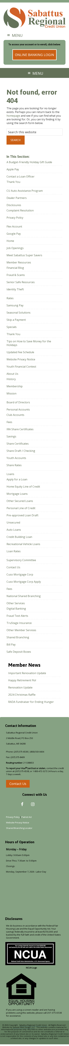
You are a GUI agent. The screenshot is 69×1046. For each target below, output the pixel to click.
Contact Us (13, 567)
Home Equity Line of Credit (23, 486)
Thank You (13, 182)
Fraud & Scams (16, 275)
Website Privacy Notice (21, 359)
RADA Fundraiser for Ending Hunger (31, 702)
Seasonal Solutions (18, 312)
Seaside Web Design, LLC (24, 1027)
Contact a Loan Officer (20, 176)
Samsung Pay (15, 305)
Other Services (16, 603)
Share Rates (14, 465)
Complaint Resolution (20, 210)
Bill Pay (11, 644)
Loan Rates (14, 551)
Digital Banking (16, 608)
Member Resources (19, 262)
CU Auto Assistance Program (25, 191)
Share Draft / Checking (21, 451)
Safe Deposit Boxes (19, 652)
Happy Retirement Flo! (22, 680)
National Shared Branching (24, 596)
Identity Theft (15, 289)
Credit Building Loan (19, 537)
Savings (11, 436)
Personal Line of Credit (21, 508)
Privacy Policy (15, 217)
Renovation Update (20, 687)
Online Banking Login (34, 54)
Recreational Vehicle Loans (23, 544)
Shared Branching (18, 637)
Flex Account (14, 226)
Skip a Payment (16, 320)
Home (10, 241)
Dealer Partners (17, 198)
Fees (9, 422)
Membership (15, 386)
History (11, 379)
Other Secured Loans (20, 501)
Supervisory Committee (21, 560)
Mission (11, 393)
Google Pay (14, 234)
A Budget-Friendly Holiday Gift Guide (29, 162)
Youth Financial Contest (21, 366)
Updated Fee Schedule (20, 352)
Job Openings (15, 248)
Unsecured (13, 522)
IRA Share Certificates (20, 429)
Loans (10, 474)
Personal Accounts (18, 409)
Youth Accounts (16, 458)
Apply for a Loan (17, 479)
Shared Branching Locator (19, 828)
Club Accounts (15, 415)
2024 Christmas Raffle (22, 694)
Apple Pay (13, 169)
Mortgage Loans (17, 494)
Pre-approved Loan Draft (22, 515)
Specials (12, 327)
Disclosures (14, 205)
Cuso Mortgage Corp (20, 574)
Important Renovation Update (27, 673)
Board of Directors (18, 402)
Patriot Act (27, 817)
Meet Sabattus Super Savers (24, 255)
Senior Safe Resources (21, 282)
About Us (12, 374)
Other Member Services (21, 630)
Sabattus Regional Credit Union (35, 18)
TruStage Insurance (19, 623)
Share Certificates (18, 443)
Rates (10, 298)
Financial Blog (15, 268)
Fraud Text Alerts (17, 616)
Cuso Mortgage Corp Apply (24, 582)
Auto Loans (14, 530)
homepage (13, 116)
